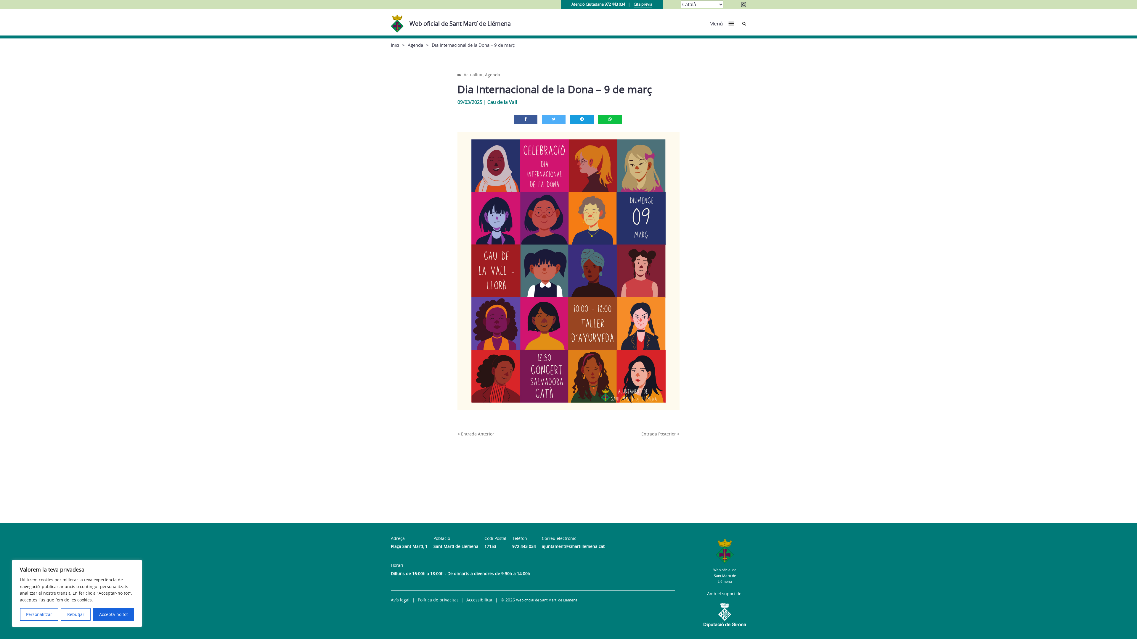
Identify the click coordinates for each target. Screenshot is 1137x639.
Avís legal (400, 600)
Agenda (415, 45)
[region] (77, 593)
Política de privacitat (438, 600)
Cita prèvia (643, 4)
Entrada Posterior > (660, 434)
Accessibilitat (479, 600)
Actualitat (473, 75)
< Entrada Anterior (475, 434)
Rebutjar (75, 614)
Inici (395, 45)
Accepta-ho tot (113, 614)
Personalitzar (39, 614)
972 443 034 (524, 546)
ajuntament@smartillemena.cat (573, 546)
